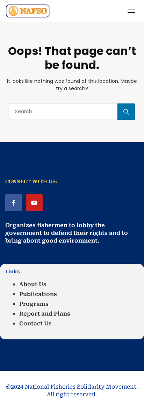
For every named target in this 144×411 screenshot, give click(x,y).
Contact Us (35, 323)
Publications (38, 294)
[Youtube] (34, 202)
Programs (34, 304)
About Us (32, 284)
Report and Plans (44, 313)
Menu (131, 11)
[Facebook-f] (13, 202)
